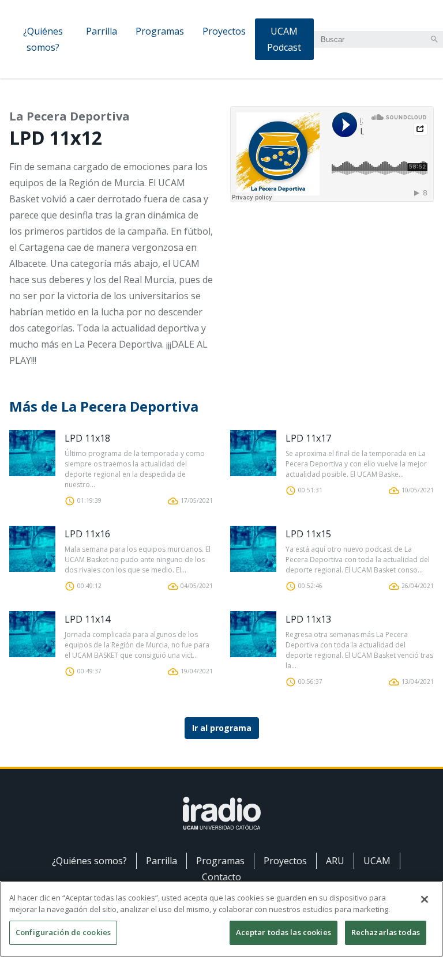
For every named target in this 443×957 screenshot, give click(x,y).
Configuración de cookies (63, 932)
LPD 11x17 (308, 438)
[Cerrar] (424, 899)
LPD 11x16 (87, 534)
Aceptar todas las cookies (283, 932)
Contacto (221, 877)
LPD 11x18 (87, 438)
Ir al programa (221, 727)
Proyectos (224, 31)
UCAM (377, 860)
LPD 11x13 (308, 619)
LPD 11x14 (87, 619)
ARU (335, 860)
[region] (221, 919)
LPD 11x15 (308, 534)
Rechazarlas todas (385, 932)
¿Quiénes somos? (43, 39)
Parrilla (101, 31)
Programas (160, 31)
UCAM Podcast (284, 39)
